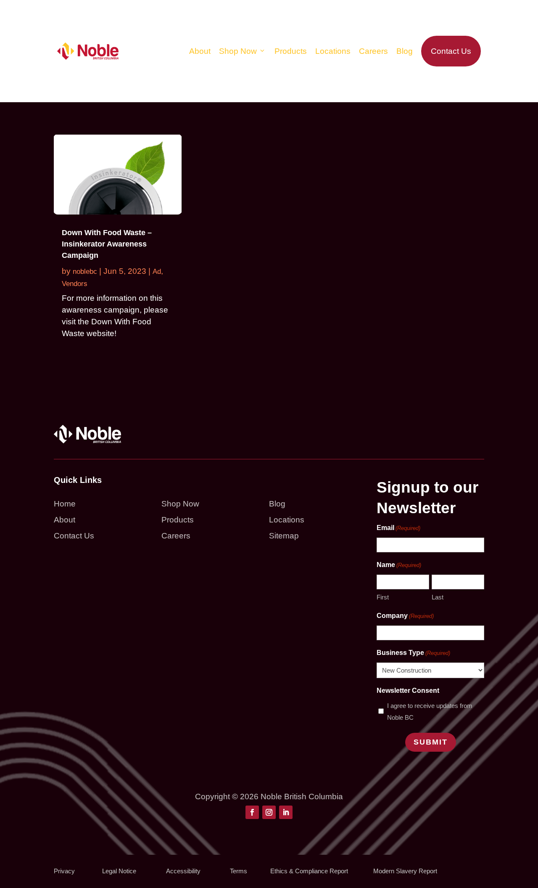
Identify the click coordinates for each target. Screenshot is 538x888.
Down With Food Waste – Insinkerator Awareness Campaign (107, 244)
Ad (157, 272)
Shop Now (238, 51)
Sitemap (284, 535)
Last (437, 597)
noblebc (85, 272)
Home (65, 503)
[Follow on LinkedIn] (286, 812)
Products (290, 51)
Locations (333, 51)
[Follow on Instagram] (269, 812)
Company (405, 615)
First (383, 597)
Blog (404, 51)
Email (398, 527)
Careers (373, 51)
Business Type (413, 652)
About (200, 51)
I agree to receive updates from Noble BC (429, 711)
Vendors (74, 284)
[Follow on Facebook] (252, 812)
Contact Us (451, 51)
